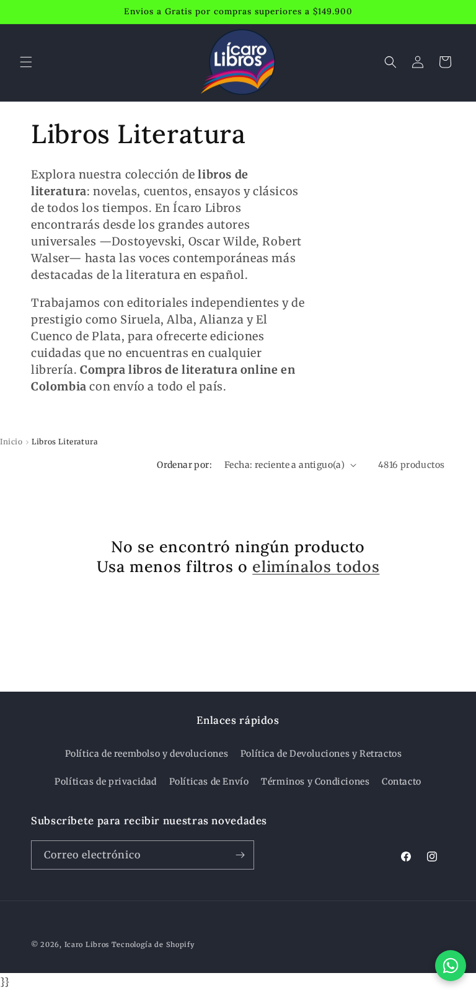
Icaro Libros (86, 944)
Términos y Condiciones (315, 781)
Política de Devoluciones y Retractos (321, 753)
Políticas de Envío (209, 781)
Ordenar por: (184, 464)
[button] (26, 62)
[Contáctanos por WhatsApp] (450, 965)
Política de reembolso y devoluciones (147, 753)
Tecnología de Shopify (153, 944)
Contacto (401, 781)
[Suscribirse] (239, 855)
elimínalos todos (315, 566)
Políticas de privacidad (106, 781)
